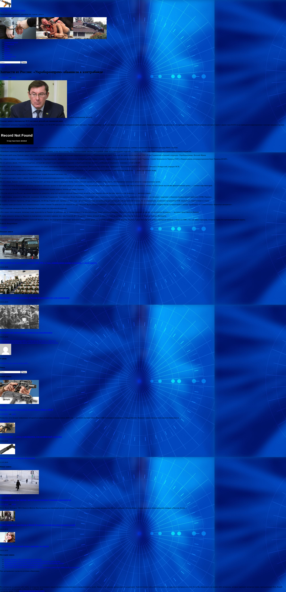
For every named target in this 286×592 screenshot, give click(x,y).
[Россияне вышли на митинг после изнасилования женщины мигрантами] (19, 493)
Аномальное (9, 44)
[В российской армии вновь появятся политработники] (19, 328)
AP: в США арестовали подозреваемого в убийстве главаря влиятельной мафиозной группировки (42, 567)
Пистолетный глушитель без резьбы (17, 458)
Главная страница (11, 42)
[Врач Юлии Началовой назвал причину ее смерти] (7, 542)
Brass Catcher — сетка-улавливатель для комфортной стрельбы (31, 437)
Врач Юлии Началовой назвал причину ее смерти (24, 546)
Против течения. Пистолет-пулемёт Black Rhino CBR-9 (26, 410)
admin (14, 77)
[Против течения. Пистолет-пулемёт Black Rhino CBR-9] (19, 403)
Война (6, 48)
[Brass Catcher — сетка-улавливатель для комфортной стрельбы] (7, 432)
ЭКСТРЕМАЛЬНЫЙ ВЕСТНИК (12, 10)
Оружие (7, 58)
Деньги (7, 50)
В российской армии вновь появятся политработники (26, 332)
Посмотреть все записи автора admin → (15, 363)
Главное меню (5, 64)
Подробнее (4, 422)
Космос (7, 52)
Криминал (8, 54)
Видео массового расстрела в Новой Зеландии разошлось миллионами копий (37, 525)
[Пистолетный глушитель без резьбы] (7, 454)
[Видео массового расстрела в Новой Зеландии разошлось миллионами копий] (7, 521)
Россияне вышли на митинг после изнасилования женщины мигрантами (35, 500)
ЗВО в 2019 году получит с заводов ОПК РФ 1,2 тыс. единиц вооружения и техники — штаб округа (48, 263)
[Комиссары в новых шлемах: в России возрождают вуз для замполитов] (19, 293)
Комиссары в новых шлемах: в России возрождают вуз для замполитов (34, 298)
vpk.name (3, 227)
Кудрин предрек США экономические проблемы (23, 559)
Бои (5, 46)
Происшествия (10, 56)
